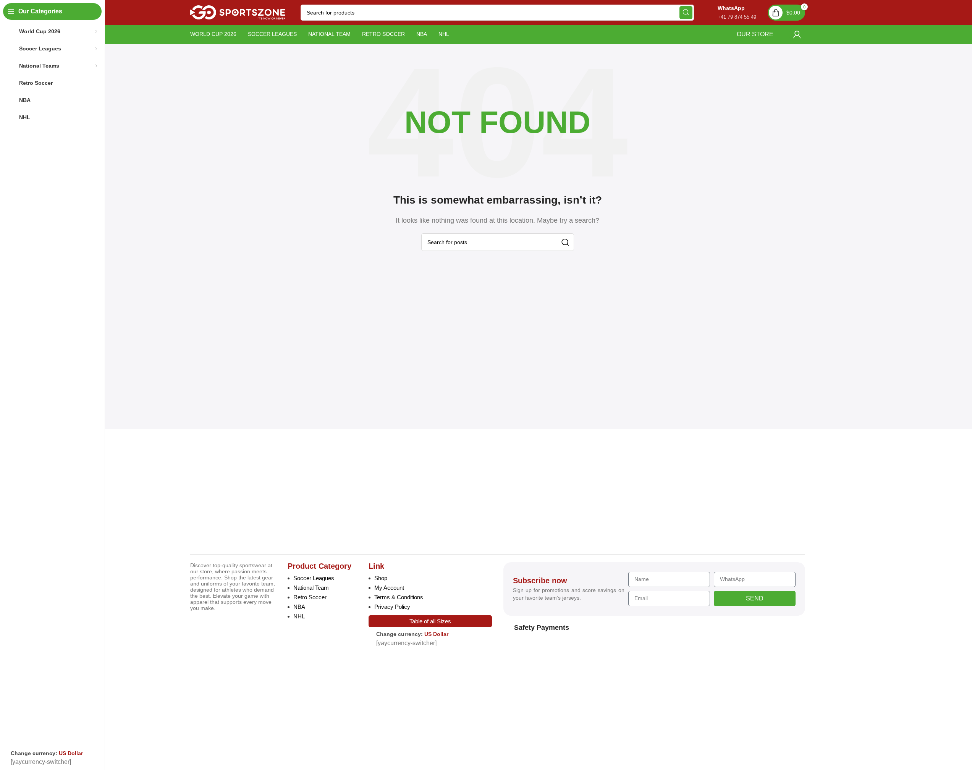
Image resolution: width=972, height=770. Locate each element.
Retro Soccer (310, 597)
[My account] (797, 34)
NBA (299, 606)
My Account (389, 587)
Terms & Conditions (398, 597)
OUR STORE (755, 34)
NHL (299, 616)
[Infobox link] (729, 12)
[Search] (685, 12)
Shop (380, 578)
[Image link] (243, 493)
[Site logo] (237, 12)
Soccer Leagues (313, 578)
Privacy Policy (392, 606)
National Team (311, 587)
